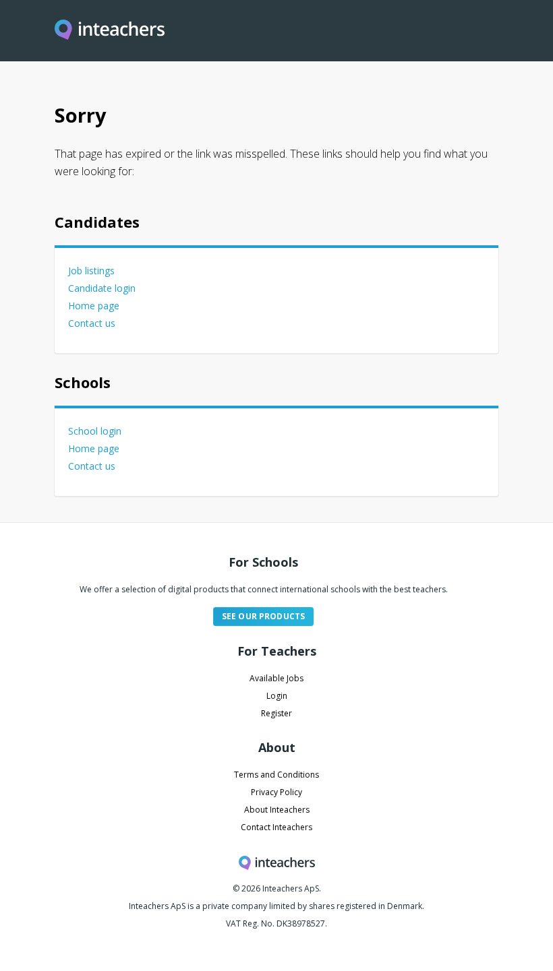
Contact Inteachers (276, 827)
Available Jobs (276, 678)
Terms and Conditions (276, 774)
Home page (93, 305)
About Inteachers (277, 809)
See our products (263, 616)
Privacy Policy (276, 792)
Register (276, 713)
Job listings (91, 270)
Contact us (91, 323)
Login (276, 695)
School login (94, 431)
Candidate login (102, 288)
